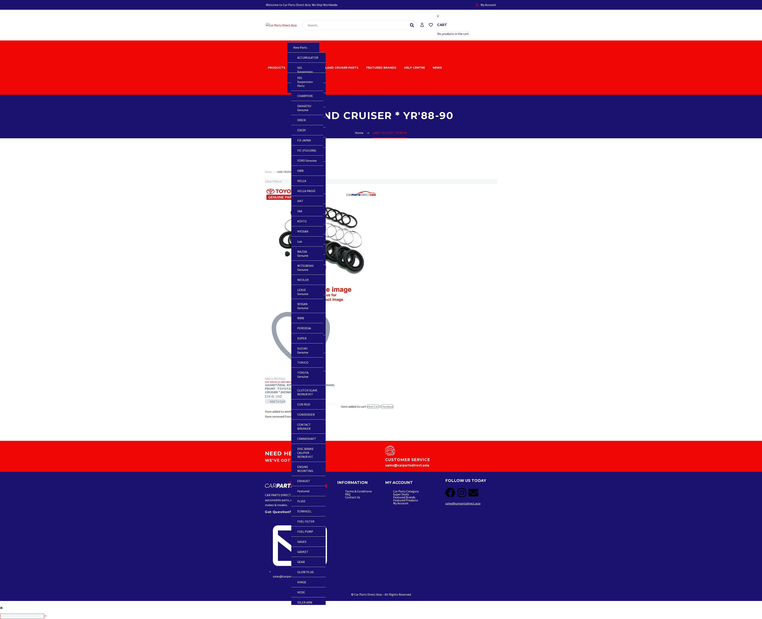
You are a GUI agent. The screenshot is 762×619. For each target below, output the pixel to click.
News (437, 67)
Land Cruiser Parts (341, 67)
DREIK (301, 120)
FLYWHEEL (304, 511)
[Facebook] (450, 493)
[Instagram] (462, 493)
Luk (299, 241)
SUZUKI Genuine (302, 350)
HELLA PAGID (306, 191)
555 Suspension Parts (305, 72)
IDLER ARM (304, 602)
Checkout (387, 407)
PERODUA (304, 328)
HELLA (301, 181)
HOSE (301, 592)
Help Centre (414, 67)
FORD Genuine (307, 160)
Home (268, 172)
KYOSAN (302, 231)
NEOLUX (303, 280)
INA (299, 211)
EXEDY (301, 130)
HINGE (301, 582)
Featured (303, 491)
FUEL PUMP (305, 531)
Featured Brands (381, 67)
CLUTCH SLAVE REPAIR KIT (307, 392)
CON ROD (303, 404)
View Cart (373, 407)
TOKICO (302, 362)
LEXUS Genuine (302, 292)
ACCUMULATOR (307, 58)
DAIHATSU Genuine (304, 108)
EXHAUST (303, 481)
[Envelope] (473, 493)
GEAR (301, 562)
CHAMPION (305, 96)
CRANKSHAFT (306, 439)
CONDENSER (306, 414)
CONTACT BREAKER (304, 427)
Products (276, 67)
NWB (300, 318)
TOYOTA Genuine (303, 375)
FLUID (301, 501)
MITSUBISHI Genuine (305, 268)
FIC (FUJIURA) (306, 150)
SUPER (302, 338)
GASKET (302, 552)
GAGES (301, 542)
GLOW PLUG (305, 572)
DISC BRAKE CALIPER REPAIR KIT (305, 453)
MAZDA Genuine (302, 254)
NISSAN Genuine (302, 306)
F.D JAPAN (304, 140)
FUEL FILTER (305, 521)
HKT (300, 201)
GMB (300, 171)
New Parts (300, 47)
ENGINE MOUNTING (305, 469)
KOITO (302, 221)
